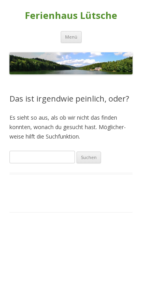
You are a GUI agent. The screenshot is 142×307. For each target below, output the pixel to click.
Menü (71, 37)
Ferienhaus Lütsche (71, 15)
